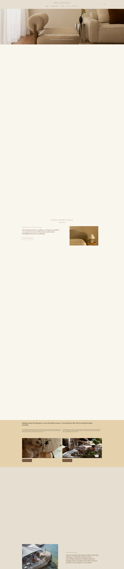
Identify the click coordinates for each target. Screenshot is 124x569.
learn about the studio (27, 238)
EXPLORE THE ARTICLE (27, 460)
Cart (105, 4)
